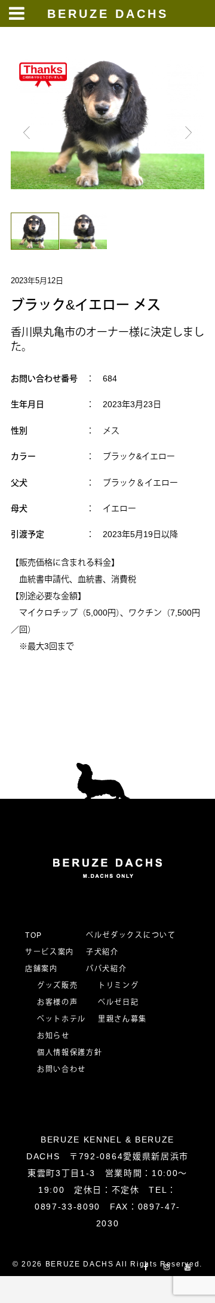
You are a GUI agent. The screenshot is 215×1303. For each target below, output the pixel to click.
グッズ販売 (57, 985)
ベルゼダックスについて (131, 935)
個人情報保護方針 (69, 1053)
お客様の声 (57, 1002)
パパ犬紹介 (106, 969)
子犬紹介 (102, 952)
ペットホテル (61, 1019)
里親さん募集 (122, 1019)
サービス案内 (49, 952)
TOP (33, 935)
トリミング (118, 985)
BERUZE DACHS (107, 13)
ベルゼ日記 (118, 1002)
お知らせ (53, 1036)
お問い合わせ (65, 1069)
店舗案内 (41, 969)
